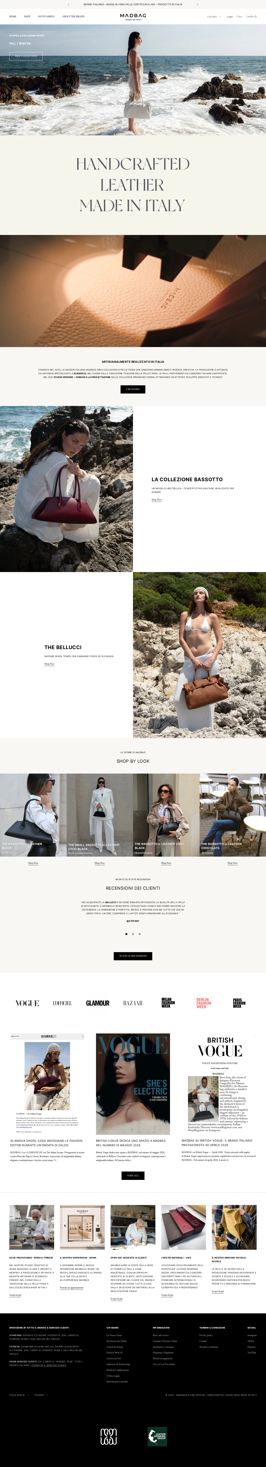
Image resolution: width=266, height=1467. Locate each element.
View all (133, 1175)
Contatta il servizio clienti (48, 1365)
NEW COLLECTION (26, 56)
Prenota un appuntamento (71, 1287)
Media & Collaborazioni (118, 1370)
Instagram (252, 1335)
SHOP (27, 16)
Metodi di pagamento (162, 1358)
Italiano (212, 16)
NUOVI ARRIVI (46, 16)
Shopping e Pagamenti (163, 1352)
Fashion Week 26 (114, 1352)
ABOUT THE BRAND (73, 16)
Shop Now (157, 499)
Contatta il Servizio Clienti (165, 1341)
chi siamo (133, 389)
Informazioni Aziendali (117, 1381)
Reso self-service (161, 1335)
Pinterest (251, 1347)
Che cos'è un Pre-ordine (164, 1364)
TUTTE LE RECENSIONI (133, 956)
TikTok (251, 1341)
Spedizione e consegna (163, 1347)
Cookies (203, 1341)
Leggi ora (153, 4)
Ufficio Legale (113, 1376)
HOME (12, 16)
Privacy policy (206, 1335)
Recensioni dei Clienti (117, 1341)
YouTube (252, 1352)
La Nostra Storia (114, 1335)
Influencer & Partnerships (118, 1364)
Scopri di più (15, 1295)
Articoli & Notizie (115, 1347)
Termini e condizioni (208, 1347)
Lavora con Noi (114, 1358)
